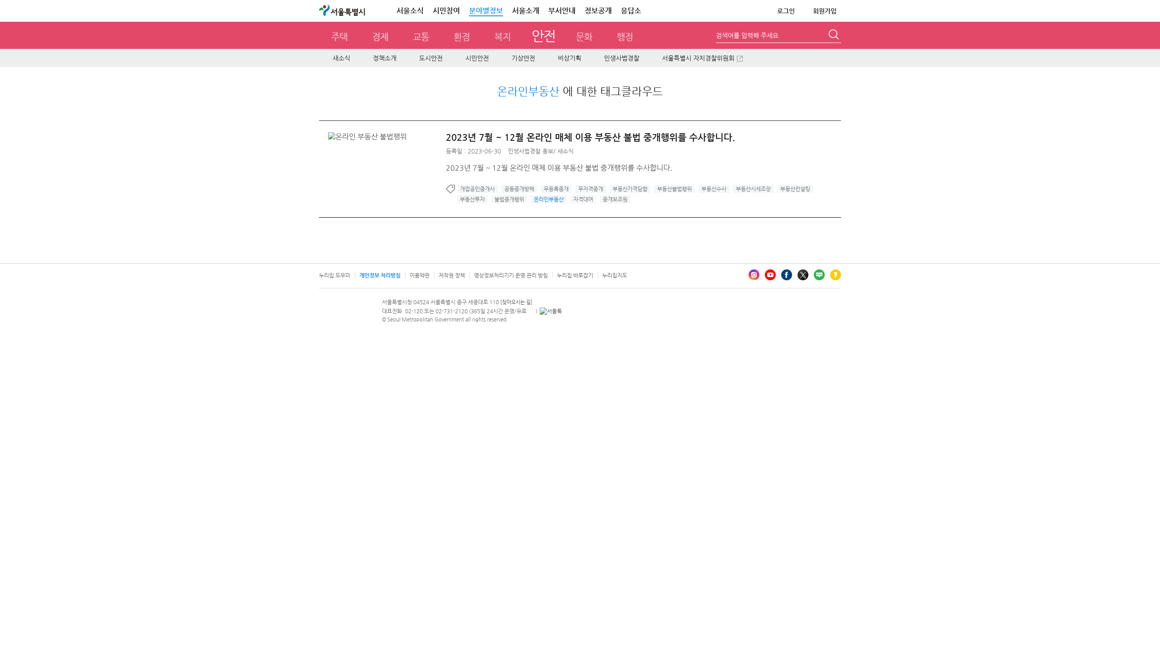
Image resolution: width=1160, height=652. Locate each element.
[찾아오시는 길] (516, 302)
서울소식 (410, 10)
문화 (584, 37)
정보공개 (598, 10)
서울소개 (525, 10)
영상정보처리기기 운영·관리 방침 (511, 275)
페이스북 (786, 274)
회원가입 (824, 10)
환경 (462, 37)
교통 (421, 37)
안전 (544, 35)
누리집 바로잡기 (575, 275)
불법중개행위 (509, 199)
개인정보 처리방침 (380, 275)
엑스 (803, 274)
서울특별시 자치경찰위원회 (698, 58)
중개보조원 (615, 199)
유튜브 (770, 274)
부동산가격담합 (630, 189)
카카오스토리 (835, 274)
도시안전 (431, 58)
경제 (380, 37)
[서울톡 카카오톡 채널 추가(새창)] (551, 311)
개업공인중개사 (477, 189)
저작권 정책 (452, 275)
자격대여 (583, 199)
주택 (339, 37)
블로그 (819, 274)
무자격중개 (590, 189)
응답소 (631, 10)
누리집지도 (614, 275)
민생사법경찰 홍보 (530, 151)
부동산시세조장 (753, 189)
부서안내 (561, 10)
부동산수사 (713, 189)
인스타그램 (754, 274)
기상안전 (523, 58)
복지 (502, 37)
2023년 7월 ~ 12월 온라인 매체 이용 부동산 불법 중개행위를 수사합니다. (590, 137)
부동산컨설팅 (795, 189)
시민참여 (446, 10)
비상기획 (569, 58)
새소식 (341, 58)
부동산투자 (472, 199)
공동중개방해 (519, 189)
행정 (625, 37)
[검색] (834, 36)
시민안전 (477, 58)
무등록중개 (556, 189)
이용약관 (420, 275)
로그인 (786, 10)
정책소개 (384, 58)
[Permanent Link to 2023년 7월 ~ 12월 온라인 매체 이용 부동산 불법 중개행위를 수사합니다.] (369, 136)
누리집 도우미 (334, 275)
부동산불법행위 (674, 189)
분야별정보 (486, 10)
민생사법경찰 (621, 58)
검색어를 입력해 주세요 (747, 35)
